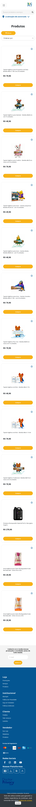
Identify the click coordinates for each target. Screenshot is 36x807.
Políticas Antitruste (8, 706)
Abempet (5, 696)
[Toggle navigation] (4, 5)
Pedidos (5, 715)
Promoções (6, 680)
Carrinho (5, 721)
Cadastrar (18, 663)
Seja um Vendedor (8, 703)
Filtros (9, 33)
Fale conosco (7, 718)
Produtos (5, 687)
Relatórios (6, 734)
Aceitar (18, 803)
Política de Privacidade (10, 700)
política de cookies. (25, 800)
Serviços (5, 683)
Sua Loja (5, 731)
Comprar (18, 85)
